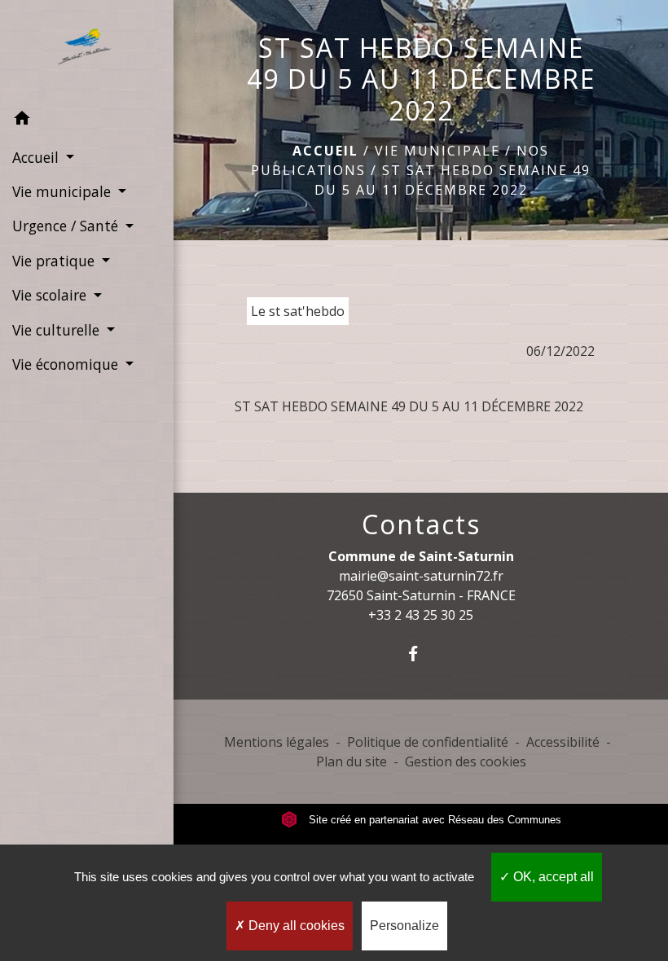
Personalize (404, 925)
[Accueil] (87, 51)
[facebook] (421, 653)
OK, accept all (552, 877)
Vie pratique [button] (55, 260)
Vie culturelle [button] (57, 330)
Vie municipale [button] (63, 191)
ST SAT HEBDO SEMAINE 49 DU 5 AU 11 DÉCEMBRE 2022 (409, 406)
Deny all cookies (295, 925)
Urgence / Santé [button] (67, 225)
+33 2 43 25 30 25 (420, 615)
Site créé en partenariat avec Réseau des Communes (433, 820)
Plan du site (351, 761)
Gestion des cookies (465, 761)
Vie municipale (437, 151)
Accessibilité (563, 742)
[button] (86, 120)
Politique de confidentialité (427, 742)
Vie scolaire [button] (51, 295)
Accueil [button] (37, 157)
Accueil (325, 151)
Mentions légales (276, 742)
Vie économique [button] (67, 364)
